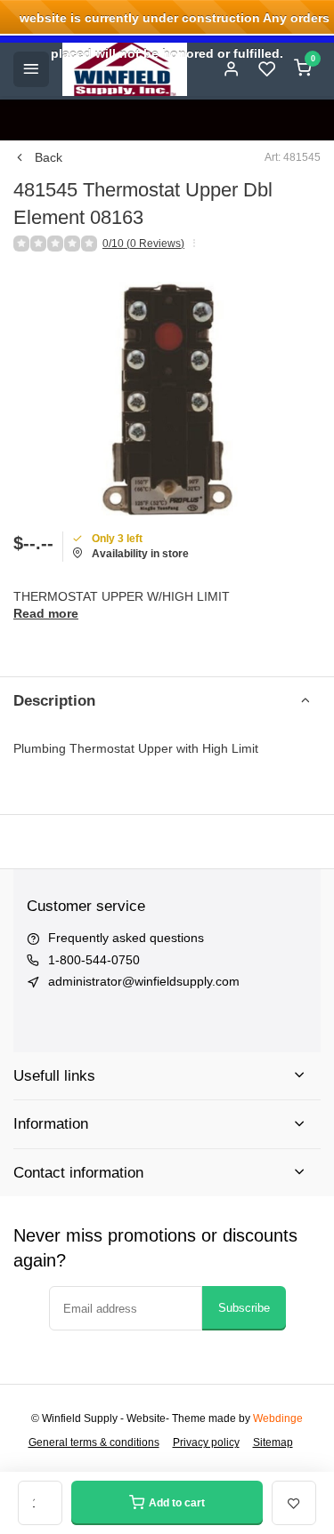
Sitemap (273, 1442)
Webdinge (278, 1418)
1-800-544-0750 (94, 960)
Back (48, 157)
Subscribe (244, 1307)
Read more (45, 613)
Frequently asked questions (126, 938)
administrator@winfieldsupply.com (144, 981)
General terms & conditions (94, 1442)
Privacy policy (206, 1442)
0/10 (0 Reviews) (143, 243)
